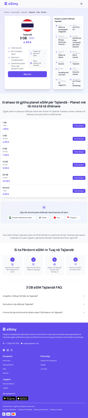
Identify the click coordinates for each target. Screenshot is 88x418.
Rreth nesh (6, 361)
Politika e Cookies (56, 410)
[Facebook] (4, 350)
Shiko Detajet (79, 126)
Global (44, 218)
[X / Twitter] (12, 350)
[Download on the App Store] (22, 398)
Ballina (7, 12)
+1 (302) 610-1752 (12, 343)
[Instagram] (8, 350)
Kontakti (5, 373)
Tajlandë (24, 12)
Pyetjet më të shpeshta (49, 361)
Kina (58, 218)
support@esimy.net (31, 343)
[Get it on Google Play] (9, 398)
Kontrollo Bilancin (8, 384)
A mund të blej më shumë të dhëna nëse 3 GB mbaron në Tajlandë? (33, 312)
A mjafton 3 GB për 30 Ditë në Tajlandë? (20, 296)
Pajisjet (43, 365)
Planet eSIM (15, 12)
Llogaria (5, 388)
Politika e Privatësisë (25, 410)
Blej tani (27, 74)
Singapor (73, 218)
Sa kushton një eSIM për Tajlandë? (18, 304)
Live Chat (44, 369)
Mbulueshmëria (8, 365)
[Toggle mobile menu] (81, 4)
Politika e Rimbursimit (41, 410)
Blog (4, 369)
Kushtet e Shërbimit (9, 410)
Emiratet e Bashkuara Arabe (22, 218)
